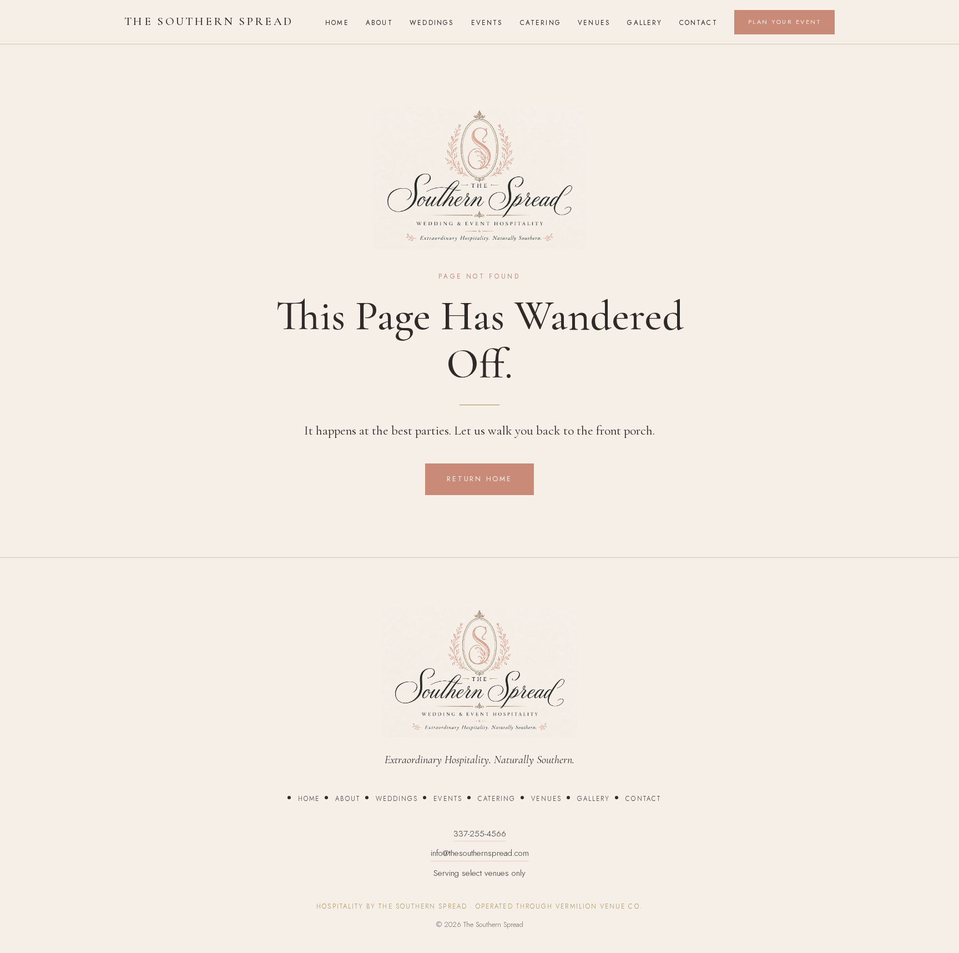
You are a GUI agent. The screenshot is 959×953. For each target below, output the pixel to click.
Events (487, 22)
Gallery (644, 22)
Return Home (479, 479)
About (379, 22)
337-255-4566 (479, 834)
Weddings (432, 22)
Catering (540, 22)
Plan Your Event (784, 21)
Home (337, 22)
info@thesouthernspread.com (480, 853)
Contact (698, 22)
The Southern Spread (208, 21)
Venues (594, 22)
